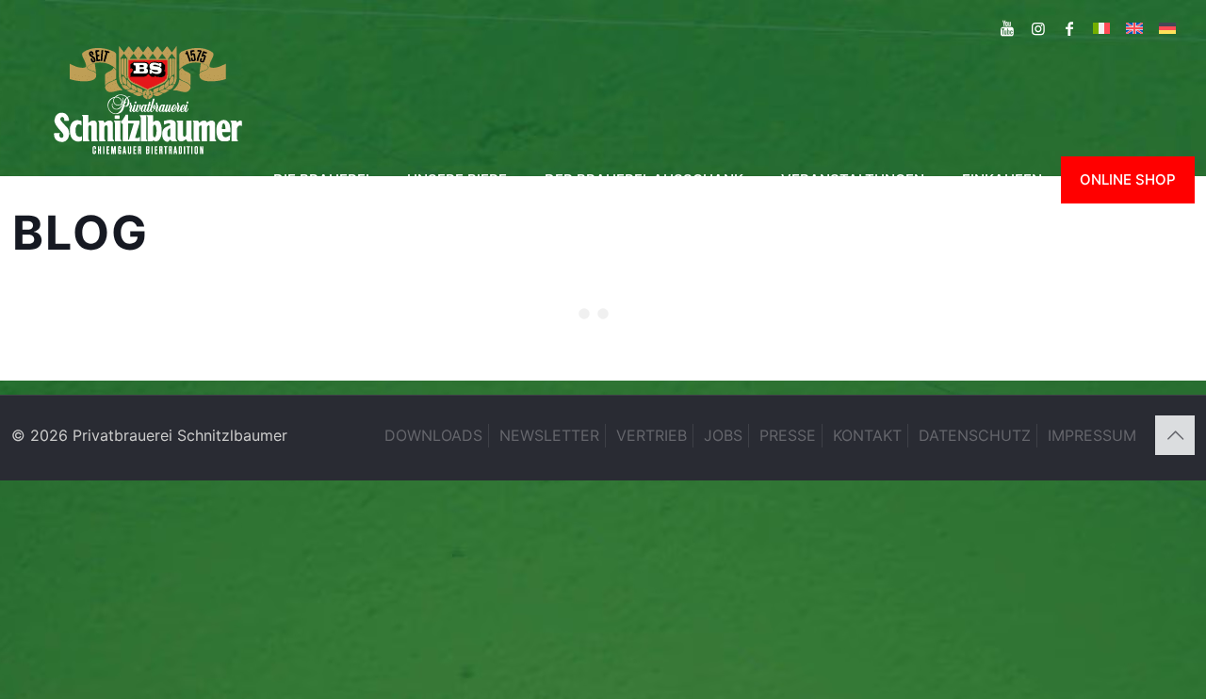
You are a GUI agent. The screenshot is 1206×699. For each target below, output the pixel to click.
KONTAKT (867, 435)
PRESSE (787, 435)
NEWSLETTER (549, 435)
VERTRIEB (651, 435)
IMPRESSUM (1092, 435)
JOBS (723, 435)
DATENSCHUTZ (975, 435)
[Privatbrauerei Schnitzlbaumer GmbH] (148, 98)
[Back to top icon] (1175, 435)
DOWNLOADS (433, 435)
